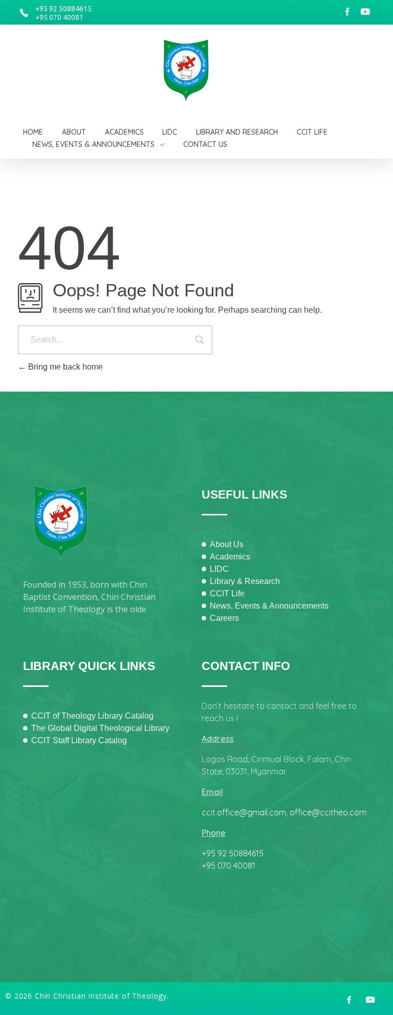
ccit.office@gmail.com (244, 812)
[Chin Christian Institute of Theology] (192, 70)
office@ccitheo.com (328, 812)
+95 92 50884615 (63, 9)
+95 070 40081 (59, 17)
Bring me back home (64, 366)
